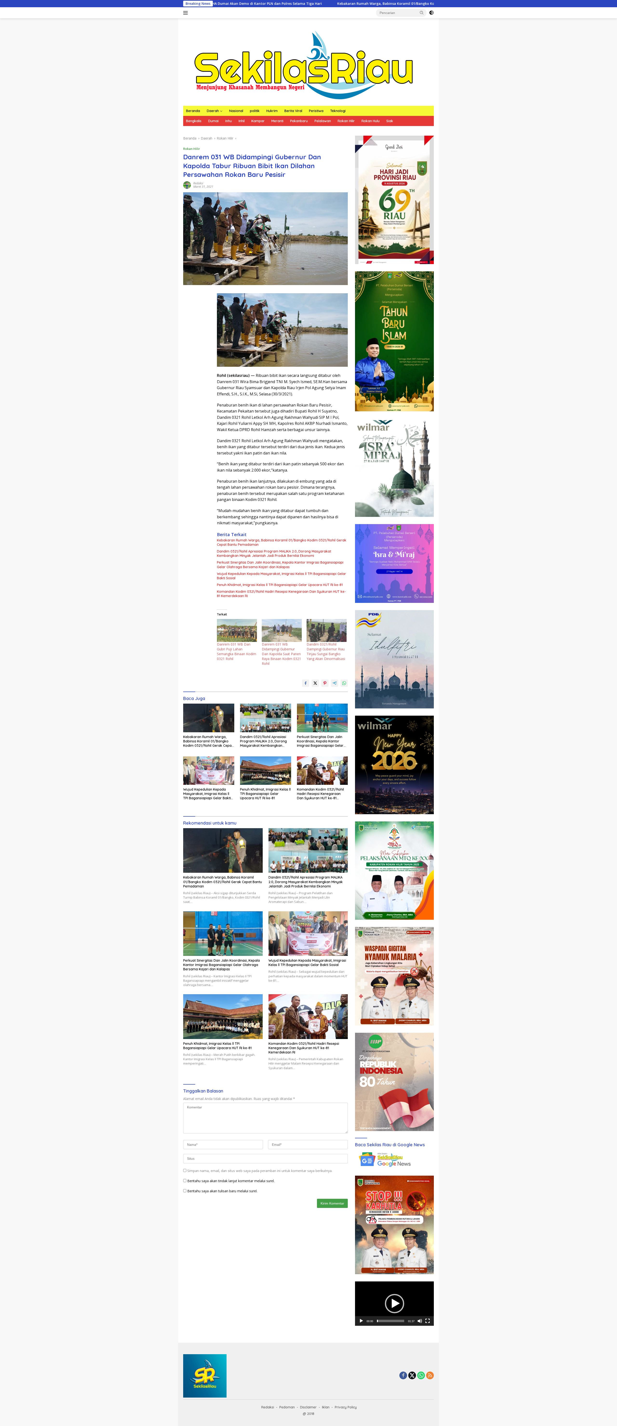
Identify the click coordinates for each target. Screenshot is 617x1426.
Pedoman (287, 1407)
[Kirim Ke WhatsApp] (344, 683)
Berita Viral (293, 111)
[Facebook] (403, 1376)
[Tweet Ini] (315, 683)
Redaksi (198, 183)
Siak (389, 121)
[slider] (390, 1321)
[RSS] (430, 1376)
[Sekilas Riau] (303, 64)
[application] (394, 1303)
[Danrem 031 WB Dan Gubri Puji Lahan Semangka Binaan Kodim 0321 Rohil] (237, 630)
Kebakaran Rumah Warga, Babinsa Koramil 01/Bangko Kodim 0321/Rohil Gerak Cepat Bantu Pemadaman (320, 3)
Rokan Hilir (346, 121)
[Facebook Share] (305, 683)
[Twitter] (412, 1376)
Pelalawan (323, 121)
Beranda (193, 111)
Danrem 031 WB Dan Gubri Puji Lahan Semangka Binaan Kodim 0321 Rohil (236, 651)
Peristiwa (316, 111)
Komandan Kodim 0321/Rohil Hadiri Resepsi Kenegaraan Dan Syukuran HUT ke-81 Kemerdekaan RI (281, 593)
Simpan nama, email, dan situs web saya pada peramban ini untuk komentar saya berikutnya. (259, 1170)
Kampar (258, 121)
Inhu (228, 121)
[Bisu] (419, 1321)
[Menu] (186, 13)
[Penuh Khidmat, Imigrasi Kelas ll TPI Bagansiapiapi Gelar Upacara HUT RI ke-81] (265, 770)
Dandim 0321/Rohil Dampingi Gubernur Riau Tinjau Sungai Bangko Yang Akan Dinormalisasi (326, 651)
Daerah (213, 111)
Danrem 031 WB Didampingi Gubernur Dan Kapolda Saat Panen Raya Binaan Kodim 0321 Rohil (281, 654)
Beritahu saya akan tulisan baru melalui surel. (222, 1191)
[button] (422, 12)
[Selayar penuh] (427, 1321)
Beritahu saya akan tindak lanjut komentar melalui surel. (231, 1181)
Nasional (236, 111)
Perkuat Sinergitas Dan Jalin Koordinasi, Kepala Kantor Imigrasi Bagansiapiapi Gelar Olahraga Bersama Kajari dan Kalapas (280, 564)
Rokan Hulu (371, 121)
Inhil (242, 121)
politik (255, 111)
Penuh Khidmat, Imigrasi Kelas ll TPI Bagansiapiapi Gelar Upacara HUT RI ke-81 (280, 585)
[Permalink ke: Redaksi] (187, 184)
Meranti (277, 121)
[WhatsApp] (421, 1376)
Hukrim (272, 111)
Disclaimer (308, 1407)
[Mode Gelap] (431, 13)
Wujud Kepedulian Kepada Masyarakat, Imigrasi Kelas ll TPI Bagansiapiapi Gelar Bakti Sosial (281, 576)
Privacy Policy (346, 1407)
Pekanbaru (299, 121)
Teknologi (338, 111)
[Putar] (361, 1321)
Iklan (325, 1407)
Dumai (213, 121)
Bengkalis (193, 121)
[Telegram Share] (334, 683)
